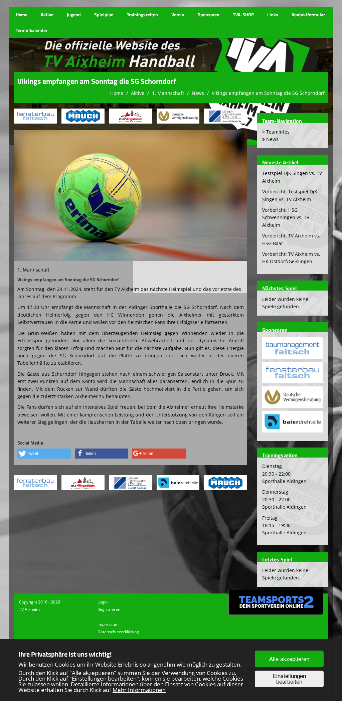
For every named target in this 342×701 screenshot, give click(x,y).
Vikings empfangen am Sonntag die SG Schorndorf (268, 93)
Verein (177, 14)
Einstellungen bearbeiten (289, 679)
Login (103, 602)
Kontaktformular (308, 14)
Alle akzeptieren (289, 659)
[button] (44, 454)
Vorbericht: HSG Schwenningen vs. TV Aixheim (285, 217)
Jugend (74, 14)
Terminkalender (31, 30)
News (198, 93)
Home (21, 14)
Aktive (47, 14)
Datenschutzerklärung (118, 632)
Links (272, 14)
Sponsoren (208, 14)
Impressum (108, 624)
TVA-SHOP (243, 14)
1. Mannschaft (168, 93)
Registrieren (109, 609)
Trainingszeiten (142, 14)
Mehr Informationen (139, 690)
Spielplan (104, 14)
